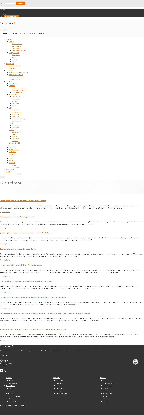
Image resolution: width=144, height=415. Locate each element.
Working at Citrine (107, 393)
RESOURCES (56, 378)
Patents (14, 134)
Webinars (5, 9)
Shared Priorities (13, 399)
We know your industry (15, 79)
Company (41, 33)
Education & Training (15, 143)
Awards (11, 160)
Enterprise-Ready (14, 53)
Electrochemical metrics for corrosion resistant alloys (18, 249)
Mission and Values (107, 383)
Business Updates (16, 121)
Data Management (16, 103)
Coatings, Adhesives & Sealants (20, 90)
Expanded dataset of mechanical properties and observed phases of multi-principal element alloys (33, 329)
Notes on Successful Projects (19, 119)
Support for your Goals (14, 396)
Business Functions (15, 66)
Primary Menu (4, 29)
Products (11, 41)
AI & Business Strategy (18, 97)
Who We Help (13, 33)
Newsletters (15, 141)
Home (2, 177)
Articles (14, 165)
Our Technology (12, 401)
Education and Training (62, 393)
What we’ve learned (17, 112)
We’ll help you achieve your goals (18, 72)
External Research (16, 114)
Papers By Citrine (5, 212)
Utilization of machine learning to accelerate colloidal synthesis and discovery (26, 281)
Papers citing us (16, 138)
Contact (5, 14)
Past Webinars (15, 127)
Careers (5, 12)
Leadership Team (107, 386)
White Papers (13, 94)
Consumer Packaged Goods (19, 92)
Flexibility (14, 59)
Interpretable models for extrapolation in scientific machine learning (23, 201)
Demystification (16, 110)
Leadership (12, 152)
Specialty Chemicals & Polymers (20, 88)
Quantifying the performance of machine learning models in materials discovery (26, 233)
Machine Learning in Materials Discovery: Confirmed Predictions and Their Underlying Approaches (33, 297)
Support (14, 61)
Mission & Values (14, 149)
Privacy (18, 405)
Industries (12, 68)
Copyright (23, 405)
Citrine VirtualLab (16, 46)
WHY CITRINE (10, 393)
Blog (10, 108)
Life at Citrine (15, 116)
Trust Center (106, 401)
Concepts (14, 101)
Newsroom (12, 163)
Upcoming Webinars (17, 125)
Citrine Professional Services (19, 50)
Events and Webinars (61, 388)
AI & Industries (16, 99)
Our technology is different (16, 77)
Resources (33, 33)
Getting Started (16, 55)
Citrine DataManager (17, 44)
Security (14, 57)
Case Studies (13, 83)
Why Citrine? (23, 33)
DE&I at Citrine (13, 156)
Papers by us (15, 136)
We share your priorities (16, 75)
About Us (11, 147)
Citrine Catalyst (16, 48)
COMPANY (103, 378)
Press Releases (16, 167)
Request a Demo (11, 169)
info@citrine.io (3, 366)
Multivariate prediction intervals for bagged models (17, 217)
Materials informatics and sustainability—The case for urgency (21, 265)
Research (11, 130)
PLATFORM (9, 378)
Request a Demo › (12, 16)
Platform (4, 33)
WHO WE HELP (10, 386)
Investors (11, 154)
